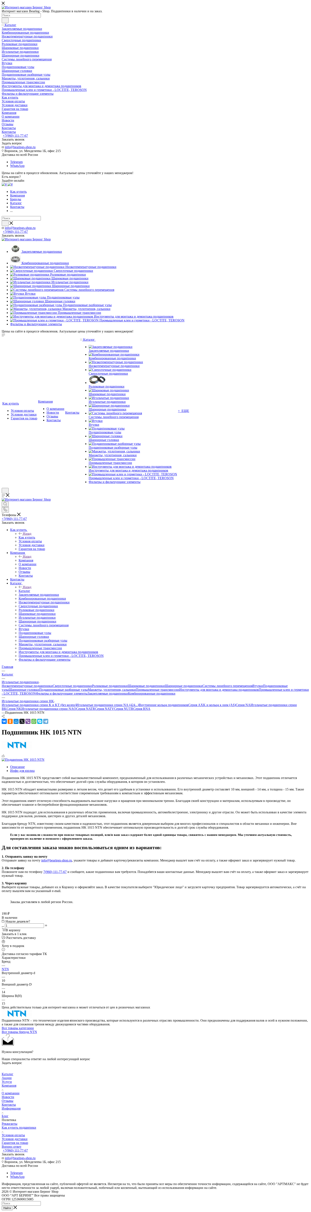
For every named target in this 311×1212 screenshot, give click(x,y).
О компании (10, 1093)
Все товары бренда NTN (19, 1032)
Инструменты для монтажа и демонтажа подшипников (219, 689)
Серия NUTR (123, 709)
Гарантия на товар (15, 1143)
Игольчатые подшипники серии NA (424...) (107, 705)
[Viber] (27, 721)
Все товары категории (18, 1028)
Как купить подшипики (19, 1127)
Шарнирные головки (24, 689)
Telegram (16, 162)
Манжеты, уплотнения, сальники (112, 689)
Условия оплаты (13, 1135)
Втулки (257, 686)
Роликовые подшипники (110, 686)
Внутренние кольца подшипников (163, 705)
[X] (22, 721)
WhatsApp (17, 166)
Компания (26, 560)
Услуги (7, 1082)
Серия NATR (85, 709)
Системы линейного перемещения (227, 686)
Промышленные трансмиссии (157, 689)
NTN (5, 969)
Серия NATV (104, 709)
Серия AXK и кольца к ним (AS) (212, 705)
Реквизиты (9, 1123)
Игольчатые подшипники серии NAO (48, 709)
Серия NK (14, 709)
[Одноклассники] (10, 721)
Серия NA (243, 705)
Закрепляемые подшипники (108, 693)
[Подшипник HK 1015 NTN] (23, 759)
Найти (7, 1208)
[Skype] (39, 721)
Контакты (9, 1104)
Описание (17, 767)
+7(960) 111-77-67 (15, 135)
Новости (8, 1097)
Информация (11, 1108)
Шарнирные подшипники (183, 686)
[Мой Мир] (16, 721)
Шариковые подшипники (146, 686)
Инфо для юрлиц (22, 770)
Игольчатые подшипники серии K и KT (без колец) (39, 705)
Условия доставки (15, 1139)
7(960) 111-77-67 (55, 872)
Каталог (24, 591)
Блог (5, 1116)
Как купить (27, 537)
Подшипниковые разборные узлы (63, 689)
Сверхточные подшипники (72, 686)
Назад (27, 533)
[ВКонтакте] (4, 721)
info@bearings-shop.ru (20, 147)
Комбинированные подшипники (151, 693)
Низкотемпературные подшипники (27, 686)
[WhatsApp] (33, 721)
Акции (7, 1078)
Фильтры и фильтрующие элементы (62, 693)
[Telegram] (45, 721)
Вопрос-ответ (11, 1146)
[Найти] (5, 20)
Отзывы (7, 1101)
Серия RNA (141, 709)
